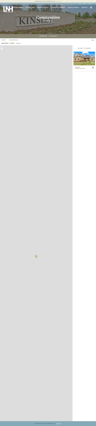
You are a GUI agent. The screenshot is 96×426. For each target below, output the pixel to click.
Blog (80, 3)
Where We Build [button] (42, 7)
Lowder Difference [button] (58, 7)
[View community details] (84, 58)
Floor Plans (30, 7)
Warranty (84, 3)
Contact (89, 3)
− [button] (1, 49)
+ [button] (1, 47)
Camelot (80, 67)
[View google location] (93, 68)
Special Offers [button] (73, 7)
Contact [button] (84, 7)
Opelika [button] (3, 40)
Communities (43, 36)
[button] (91, 7)
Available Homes (17, 7)
